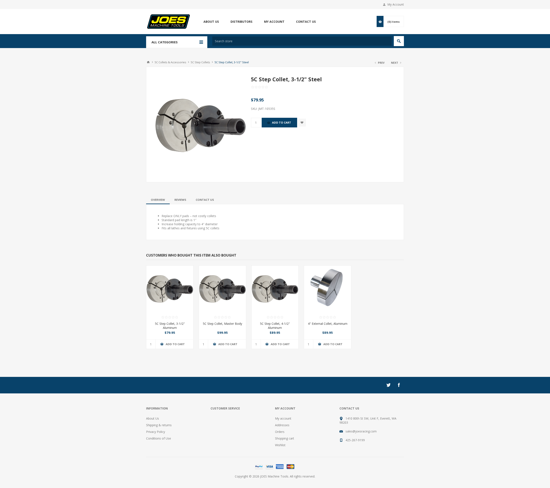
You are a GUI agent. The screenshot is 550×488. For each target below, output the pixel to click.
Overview (158, 200)
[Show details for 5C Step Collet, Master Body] (222, 289)
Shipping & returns (159, 425)
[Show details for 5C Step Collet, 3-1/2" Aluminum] (169, 289)
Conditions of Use (158, 438)
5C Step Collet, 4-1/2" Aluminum (275, 326)
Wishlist (280, 445)
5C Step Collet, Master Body (222, 324)
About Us (211, 22)
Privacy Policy (155, 432)
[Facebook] (398, 385)
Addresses (282, 425)
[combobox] (302, 41)
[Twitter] (388, 385)
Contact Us (205, 200)
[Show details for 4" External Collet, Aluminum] (327, 289)
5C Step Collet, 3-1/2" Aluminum (170, 326)
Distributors (241, 22)
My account (274, 22)
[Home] (148, 62)
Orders (279, 432)
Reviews (180, 200)
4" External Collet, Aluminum (327, 324)
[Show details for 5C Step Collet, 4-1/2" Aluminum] (275, 289)
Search (399, 41)
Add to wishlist (302, 123)
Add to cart (281, 122)
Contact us (306, 22)
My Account (395, 4)
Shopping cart (284, 438)
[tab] (158, 199)
